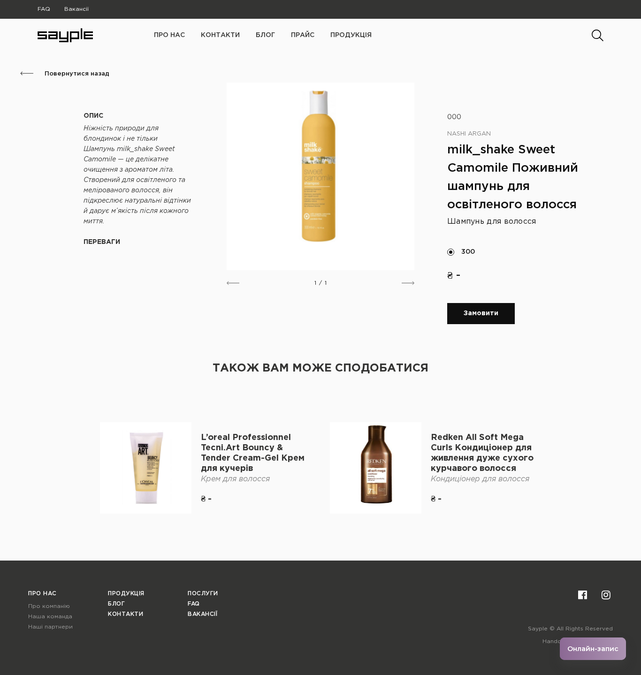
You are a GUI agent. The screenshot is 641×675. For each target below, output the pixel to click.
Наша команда (50, 616)
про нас (169, 35)
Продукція (351, 35)
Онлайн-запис (592, 649)
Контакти (220, 35)
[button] (233, 283)
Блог (265, 35)
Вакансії (76, 9)
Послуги (203, 593)
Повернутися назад (76, 73)
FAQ (44, 9)
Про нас (42, 593)
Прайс (302, 35)
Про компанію (49, 606)
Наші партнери (50, 626)
